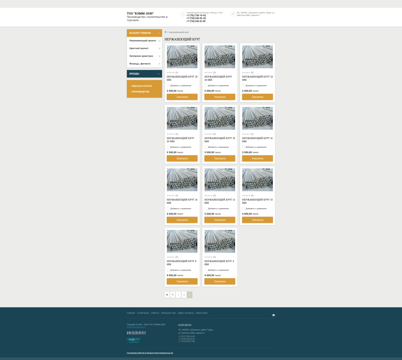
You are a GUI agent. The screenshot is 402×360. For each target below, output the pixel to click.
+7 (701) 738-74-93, (196, 15)
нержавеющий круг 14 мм (182, 201)
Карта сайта (201, 313)
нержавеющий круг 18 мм (219, 140)
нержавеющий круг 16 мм (257, 140)
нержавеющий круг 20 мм (180, 140)
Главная (131, 313)
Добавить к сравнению (180, 85)
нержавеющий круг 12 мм (219, 201)
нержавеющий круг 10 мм (257, 201)
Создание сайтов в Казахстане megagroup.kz (150, 353)
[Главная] (166, 32)
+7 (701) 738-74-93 (186, 336)
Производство (140, 91)
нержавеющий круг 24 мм (218, 78)
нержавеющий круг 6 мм (219, 263)
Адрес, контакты (186, 313)
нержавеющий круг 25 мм (182, 78)
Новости (155, 313)
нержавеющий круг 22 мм (257, 78)
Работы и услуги (142, 86)
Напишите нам (168, 313)
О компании (143, 313)
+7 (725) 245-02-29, (196, 18)
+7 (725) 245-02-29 (186, 339)
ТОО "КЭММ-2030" (140, 13)
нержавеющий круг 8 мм (181, 263)
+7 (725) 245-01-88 (196, 21)
